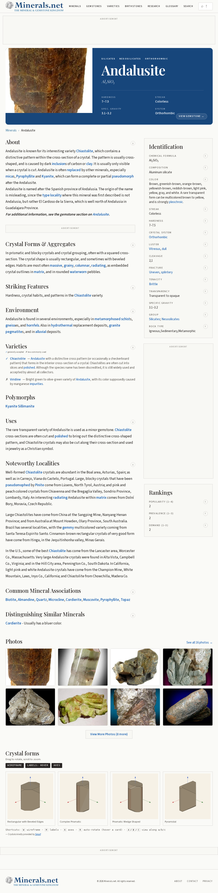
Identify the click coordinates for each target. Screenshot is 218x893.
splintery (167, 272)
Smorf (38, 834)
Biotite (11, 599)
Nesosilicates (130, 58)
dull (164, 249)
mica (9, 176)
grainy (68, 265)
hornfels (33, 325)
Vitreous (154, 249)
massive (56, 265)
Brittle (153, 284)
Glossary (172, 6)
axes (57, 765)
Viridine (15, 379)
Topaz (125, 599)
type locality (52, 195)
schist (125, 319)
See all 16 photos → (199, 642)
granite (114, 325)
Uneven (154, 272)
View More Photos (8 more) (109, 734)
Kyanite (48, 176)
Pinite (39, 485)
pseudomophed (18, 485)
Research (154, 6)
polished (29, 367)
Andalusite (101, 214)
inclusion (58, 163)
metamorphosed (107, 319)
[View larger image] (49, 80)
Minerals (75, 6)
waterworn (78, 272)
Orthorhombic (156, 58)
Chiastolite (84, 151)
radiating (98, 265)
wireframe (14, 765)
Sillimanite (26, 406)
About (178, 881)
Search (188, 6)
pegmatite (14, 331)
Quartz (41, 599)
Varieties (113, 6)
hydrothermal (61, 325)
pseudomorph (123, 176)
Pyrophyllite (25, 176)
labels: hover (37, 765)
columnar (82, 265)
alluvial (40, 331)
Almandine (26, 599)
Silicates (109, 58)
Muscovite (91, 599)
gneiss (10, 325)
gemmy (68, 527)
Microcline (56, 599)
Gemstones (94, 6)
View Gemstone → (191, 116)
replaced (74, 170)
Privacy (208, 881)
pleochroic (176, 202)
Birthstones (133, 6)
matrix (39, 272)
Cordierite (74, 599)
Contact (192, 881)
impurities (36, 384)
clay (89, 163)
